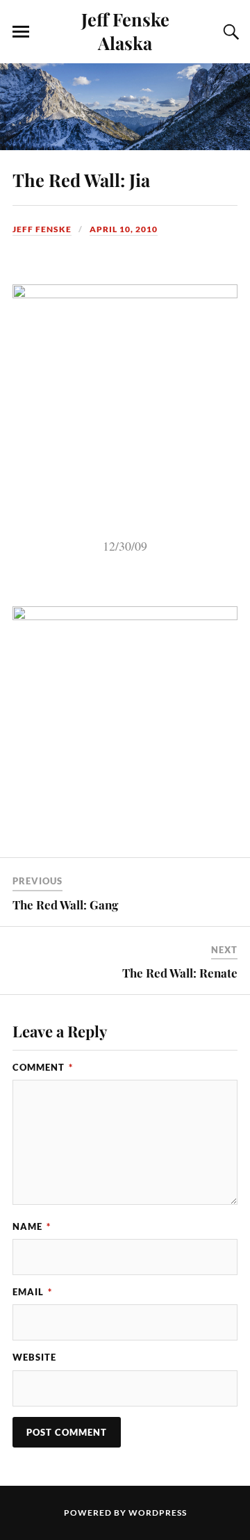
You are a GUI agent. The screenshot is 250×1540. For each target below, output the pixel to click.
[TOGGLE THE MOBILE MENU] (20, 32)
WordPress (157, 1512)
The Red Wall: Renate (180, 972)
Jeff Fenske (42, 229)
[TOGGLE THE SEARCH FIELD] (229, 32)
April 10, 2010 (124, 229)
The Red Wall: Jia (81, 179)
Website (34, 1357)
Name (31, 1226)
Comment (42, 1067)
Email (32, 1291)
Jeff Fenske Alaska (125, 30)
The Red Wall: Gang (65, 904)
